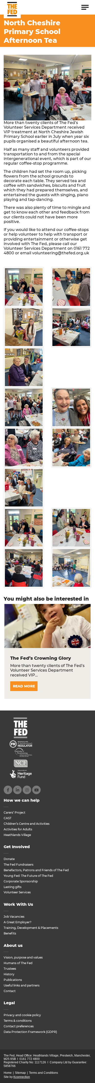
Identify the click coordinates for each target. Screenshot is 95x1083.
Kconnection (21, 1077)
